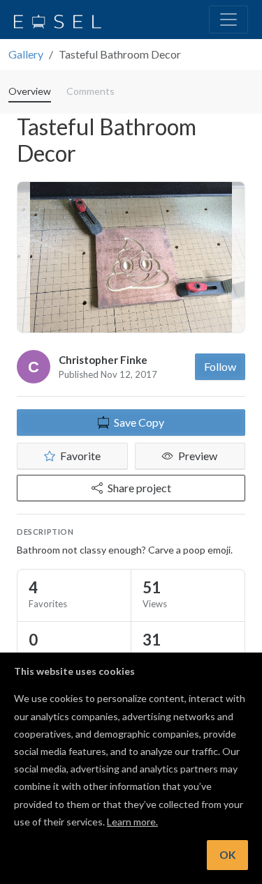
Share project (139, 487)
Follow (220, 366)
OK (227, 854)
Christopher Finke (103, 359)
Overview (29, 91)
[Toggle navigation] (228, 19)
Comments (90, 91)
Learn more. (132, 822)
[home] (57, 19)
